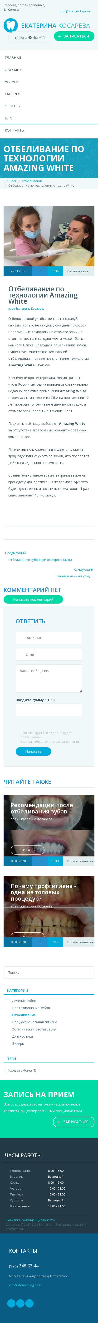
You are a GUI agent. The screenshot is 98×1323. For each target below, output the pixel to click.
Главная (13, 57)
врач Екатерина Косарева (26, 309)
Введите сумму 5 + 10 (35, 700)
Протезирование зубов (31, 1008)
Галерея (12, 93)
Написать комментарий (33, 599)
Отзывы (13, 106)
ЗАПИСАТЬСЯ (73, 35)
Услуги (11, 81)
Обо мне (13, 69)
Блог (10, 118)
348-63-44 (30, 37)
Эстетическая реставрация (34, 1029)
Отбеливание (32, 181)
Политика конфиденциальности (30, 1220)
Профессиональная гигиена (34, 1022)
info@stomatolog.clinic (76, 11)
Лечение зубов (24, 1000)
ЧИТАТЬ (27, 849)
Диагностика (22, 1036)
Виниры (18, 1043)
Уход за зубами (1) (22, 1070)
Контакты (15, 130)
